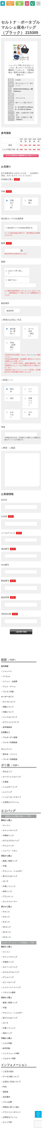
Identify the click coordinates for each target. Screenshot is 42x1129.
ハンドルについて (10, 717)
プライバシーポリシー (12, 1112)
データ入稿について (11, 1077)
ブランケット (8, 896)
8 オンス (6, 922)
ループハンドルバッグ (12, 777)
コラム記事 (7, 1102)
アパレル (6, 676)
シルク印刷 (7, 1043)
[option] (21, 52)
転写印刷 (6, 1048)
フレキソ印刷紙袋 (10, 742)
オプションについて (11, 722)
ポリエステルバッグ (11, 840)
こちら (32, 355)
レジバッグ (7, 792)
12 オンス (7, 932)
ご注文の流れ (8, 1071)
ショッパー (7, 671)
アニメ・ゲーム (9, 686)
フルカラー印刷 (9, 1058)
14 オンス (7, 937)
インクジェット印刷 (11, 1053)
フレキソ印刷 (8, 692)
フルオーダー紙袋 (10, 737)
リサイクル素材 (9, 992)
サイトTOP (7, 1122)
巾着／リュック (9, 886)
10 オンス (7, 927)
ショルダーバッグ (10, 787)
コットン (6, 825)
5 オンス (6, 917)
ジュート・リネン (10, 851)
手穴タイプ (7, 772)
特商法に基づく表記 (11, 1107)
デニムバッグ (8, 846)
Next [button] (36, 52)
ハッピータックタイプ (12, 797)
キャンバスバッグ (10, 830)
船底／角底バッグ (10, 861)
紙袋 (9, 659)
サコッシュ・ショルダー (13, 871)
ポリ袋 (10, 765)
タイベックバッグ (10, 967)
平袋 (4, 866)
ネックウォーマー (10, 901)
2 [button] (23, 62)
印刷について (8, 712)
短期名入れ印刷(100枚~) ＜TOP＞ (18, 816)
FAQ (4, 1087)
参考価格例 (7, 727)
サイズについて (9, 702)
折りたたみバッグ (10, 876)
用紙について (8, 707)
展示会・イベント (10, 754)
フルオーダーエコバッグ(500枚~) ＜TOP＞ (19, 943)
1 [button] (19, 62)
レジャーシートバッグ (12, 987)
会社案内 (6, 1097)
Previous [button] (6, 52)
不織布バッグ (8, 835)
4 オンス (6, 912)
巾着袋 (5, 782)
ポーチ (5, 881)
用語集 (5, 1092)
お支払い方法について (12, 1082)
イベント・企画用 (10, 681)
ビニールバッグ (9, 982)
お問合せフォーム (10, 1117)
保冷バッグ (7, 891)
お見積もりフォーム (11, 802)
